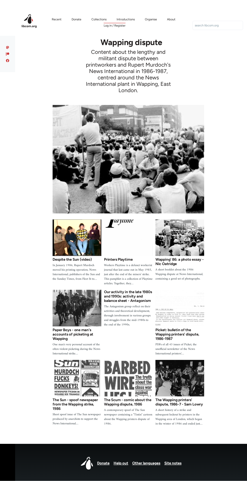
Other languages (146, 463)
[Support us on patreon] (7, 54)
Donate (103, 463)
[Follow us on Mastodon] (7, 47)
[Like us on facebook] (7, 61)
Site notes (172, 463)
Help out (121, 463)
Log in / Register (115, 25)
